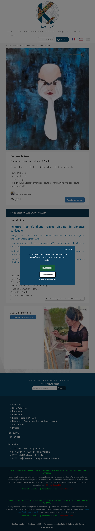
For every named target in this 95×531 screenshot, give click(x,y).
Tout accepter (47, 268)
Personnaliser (47, 275)
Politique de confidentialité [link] (47, 280)
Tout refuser (68, 249)
